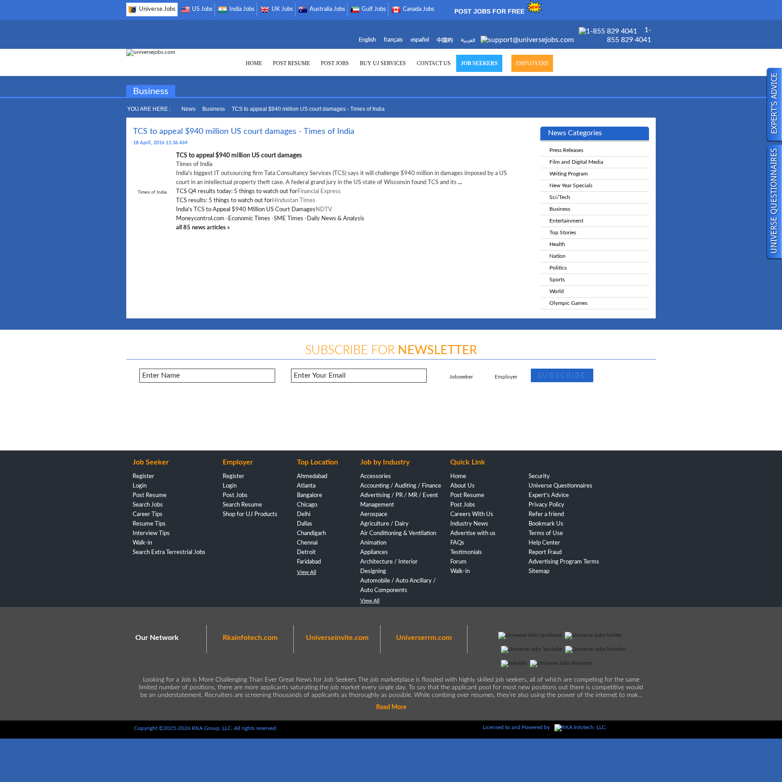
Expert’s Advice (549, 495)
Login (140, 486)
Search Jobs (148, 505)
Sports (557, 279)
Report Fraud (545, 552)
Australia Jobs (327, 9)
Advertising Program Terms (564, 562)
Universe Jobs (157, 9)
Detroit (306, 552)
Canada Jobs (418, 9)
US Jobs (202, 9)
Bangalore (309, 495)
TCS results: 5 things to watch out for (224, 201)
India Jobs (242, 9)
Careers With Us (471, 514)
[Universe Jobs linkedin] (595, 649)
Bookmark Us (546, 524)
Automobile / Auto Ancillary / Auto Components (398, 585)
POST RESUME (291, 63)
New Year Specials (570, 185)
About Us (462, 486)
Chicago (307, 505)
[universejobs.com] (150, 52)
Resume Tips (149, 524)
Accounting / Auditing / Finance (400, 486)
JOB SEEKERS (479, 63)
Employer (506, 376)
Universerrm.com (424, 637)
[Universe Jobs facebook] (530, 635)
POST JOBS (335, 63)
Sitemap (539, 571)
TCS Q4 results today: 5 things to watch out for (236, 191)
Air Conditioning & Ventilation (398, 533)
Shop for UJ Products (250, 514)
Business (213, 109)
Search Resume (242, 505)
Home (458, 476)
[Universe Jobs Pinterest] (561, 663)
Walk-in (142, 543)
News (188, 109)
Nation (557, 256)
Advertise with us (473, 533)
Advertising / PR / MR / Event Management (399, 500)
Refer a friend (546, 514)
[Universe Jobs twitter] (593, 635)
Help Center (544, 543)
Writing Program (568, 173)
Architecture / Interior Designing (389, 566)
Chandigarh (311, 533)
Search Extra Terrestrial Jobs (169, 552)
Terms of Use (546, 533)
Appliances (374, 552)
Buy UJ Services (383, 63)
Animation (373, 543)
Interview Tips (151, 533)
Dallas (304, 524)
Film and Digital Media (576, 162)
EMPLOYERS (532, 63)
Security (539, 476)
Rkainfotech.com (250, 637)
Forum (458, 562)
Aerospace (373, 514)
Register (143, 476)
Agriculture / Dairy (384, 524)
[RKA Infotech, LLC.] (580, 727)
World (556, 291)
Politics (558, 267)
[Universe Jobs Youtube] (532, 649)
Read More (391, 707)
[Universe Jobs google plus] (514, 663)
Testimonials (466, 552)
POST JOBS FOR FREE (490, 11)
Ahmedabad (312, 476)
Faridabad (309, 562)
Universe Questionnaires (560, 486)
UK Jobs (282, 9)
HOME (254, 63)
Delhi (303, 514)
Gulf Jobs (374, 9)
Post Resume (150, 495)
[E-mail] (528, 39)
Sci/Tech (559, 197)
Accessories (375, 476)
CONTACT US (434, 63)
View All (306, 572)
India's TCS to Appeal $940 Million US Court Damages (245, 210)
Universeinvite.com (337, 637)
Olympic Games (568, 303)
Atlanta (306, 486)
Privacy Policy (546, 505)
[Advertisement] (391, 421)
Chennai (307, 543)
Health (557, 244)
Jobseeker (461, 376)
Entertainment (566, 220)
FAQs (457, 543)
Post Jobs (235, 495)
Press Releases (566, 150)
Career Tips (147, 514)
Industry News (469, 524)
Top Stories (562, 232)
